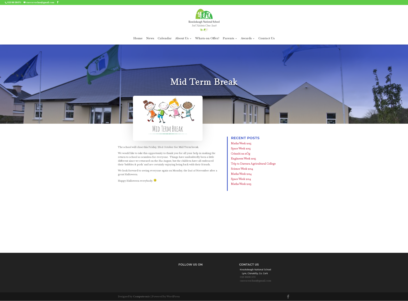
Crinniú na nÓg (240, 153)
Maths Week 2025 (241, 143)
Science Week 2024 (242, 168)
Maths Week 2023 (241, 184)
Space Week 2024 (241, 179)
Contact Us (266, 38)
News (150, 38)
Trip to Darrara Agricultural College (253, 163)
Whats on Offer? (207, 38)
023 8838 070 (248, 277)
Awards (246, 38)
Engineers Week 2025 (243, 158)
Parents (228, 38)
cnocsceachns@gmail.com (255, 280)
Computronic (141, 296)
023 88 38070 (14, 2)
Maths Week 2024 (241, 174)
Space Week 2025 (241, 148)
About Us (182, 38)
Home (138, 38)
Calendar (165, 38)
